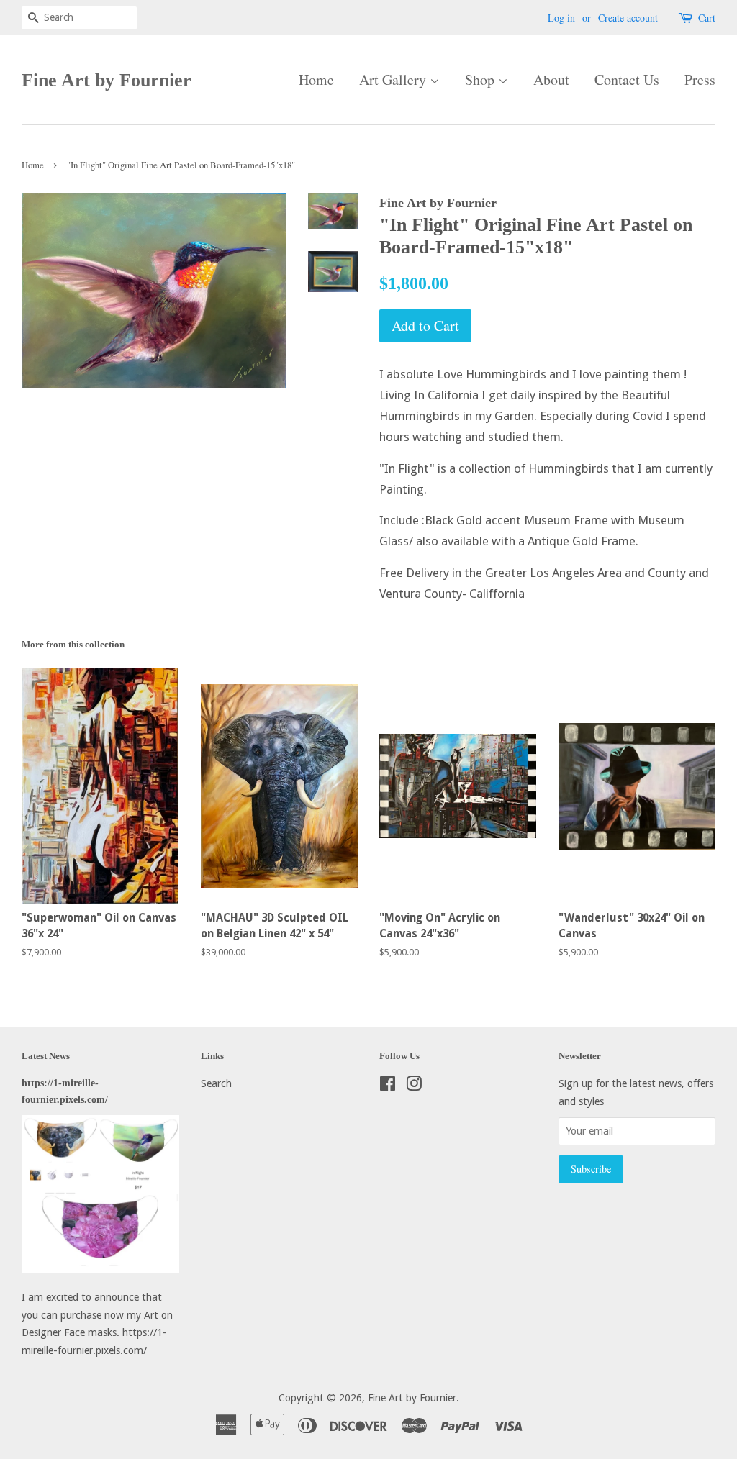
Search (216, 1083)
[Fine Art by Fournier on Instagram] (414, 1086)
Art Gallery (394, 79)
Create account (628, 17)
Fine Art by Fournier (106, 80)
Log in (561, 17)
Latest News (46, 1055)
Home (316, 79)
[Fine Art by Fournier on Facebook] (387, 1086)
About (551, 79)
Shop (481, 79)
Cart (706, 17)
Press (699, 79)
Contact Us (626, 79)
